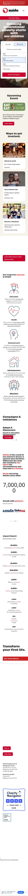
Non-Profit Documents (11, 740)
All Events (7, 167)
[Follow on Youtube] (19, 782)
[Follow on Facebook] (8, 782)
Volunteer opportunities (10, 230)
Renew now (6, 3)
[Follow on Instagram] (12, 782)
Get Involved (8, 722)
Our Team (7, 731)
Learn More (8, 123)
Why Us (6, 726)
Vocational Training (10, 717)
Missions (7, 719)
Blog (5, 736)
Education (7, 708)
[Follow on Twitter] (16, 782)
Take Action (7, 703)
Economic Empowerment (12, 712)
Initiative (7, 435)
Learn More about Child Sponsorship (12, 258)
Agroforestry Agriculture (12, 715)
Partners (7, 733)
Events (6, 705)
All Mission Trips (8, 198)
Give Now (7, 754)
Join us (6, 748)
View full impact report (9, 538)
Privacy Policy (8, 738)
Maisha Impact (9, 729)
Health (6, 710)
